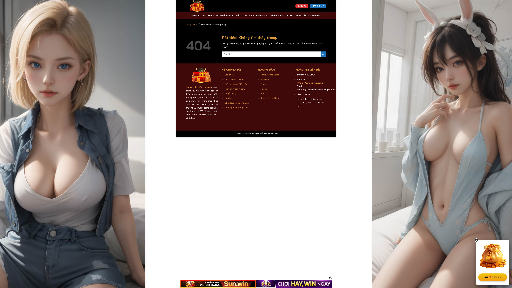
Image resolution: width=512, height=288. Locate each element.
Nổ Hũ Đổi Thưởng (225, 16)
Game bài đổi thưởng (203, 16)
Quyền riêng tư (232, 93)
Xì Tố (263, 102)
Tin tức (289, 16)
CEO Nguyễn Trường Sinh (237, 102)
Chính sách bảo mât (234, 79)
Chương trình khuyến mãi (237, 107)
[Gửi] (323, 54)
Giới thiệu (229, 74)
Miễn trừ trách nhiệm (235, 88)
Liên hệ (228, 98)
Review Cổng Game (270, 74)
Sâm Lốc (265, 93)
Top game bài (262, 16)
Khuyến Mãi (314, 16)
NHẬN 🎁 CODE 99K (492, 277)
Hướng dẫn (300, 16)
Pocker (264, 88)
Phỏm (263, 84)
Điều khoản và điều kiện (236, 84)
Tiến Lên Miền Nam (270, 98)
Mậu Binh (265, 79)
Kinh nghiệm (277, 16)
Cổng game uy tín (245, 16)
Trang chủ (190, 24)
